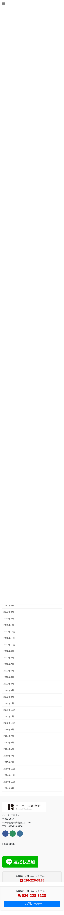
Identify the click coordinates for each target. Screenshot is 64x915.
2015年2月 (8, 762)
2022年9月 (8, 651)
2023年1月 (8, 625)
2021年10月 (9, 710)
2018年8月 (8, 729)
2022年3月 (8, 690)
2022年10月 (9, 644)
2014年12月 (9, 768)
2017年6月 (8, 742)
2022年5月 (8, 677)
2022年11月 (9, 638)
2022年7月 (8, 664)
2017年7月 (8, 736)
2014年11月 (9, 775)
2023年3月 (8, 612)
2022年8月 (8, 657)
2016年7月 (8, 755)
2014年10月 (9, 781)
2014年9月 (8, 788)
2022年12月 (9, 631)
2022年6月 (8, 670)
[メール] (12, 833)
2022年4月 (8, 683)
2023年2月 (8, 618)
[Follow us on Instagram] (20, 833)
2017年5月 (8, 749)
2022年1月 (8, 703)
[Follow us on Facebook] (5, 833)
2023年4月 (8, 605)
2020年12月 (9, 723)
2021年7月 (8, 716)
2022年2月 (8, 697)
